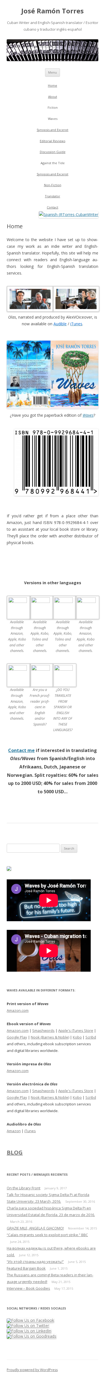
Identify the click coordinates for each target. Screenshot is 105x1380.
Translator (52, 196)
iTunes (30, 1130)
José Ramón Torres (52, 11)
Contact (52, 207)
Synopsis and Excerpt (52, 130)
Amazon (14, 1130)
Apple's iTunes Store (75, 1030)
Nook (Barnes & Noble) (50, 1037)
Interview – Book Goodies (28, 1288)
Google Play (17, 1037)
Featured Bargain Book (26, 1268)
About (52, 96)
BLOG (15, 1152)
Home (52, 85)
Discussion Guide (53, 152)
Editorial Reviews (52, 141)
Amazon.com (18, 1010)
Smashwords (43, 1030)
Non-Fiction (52, 185)
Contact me (21, 750)
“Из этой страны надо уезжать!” (35, 1261)
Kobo (77, 1037)
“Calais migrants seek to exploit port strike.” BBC (47, 1234)
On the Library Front (23, 1187)
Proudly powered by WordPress (32, 1369)
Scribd (90, 1037)
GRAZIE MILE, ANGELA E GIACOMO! (35, 1228)
